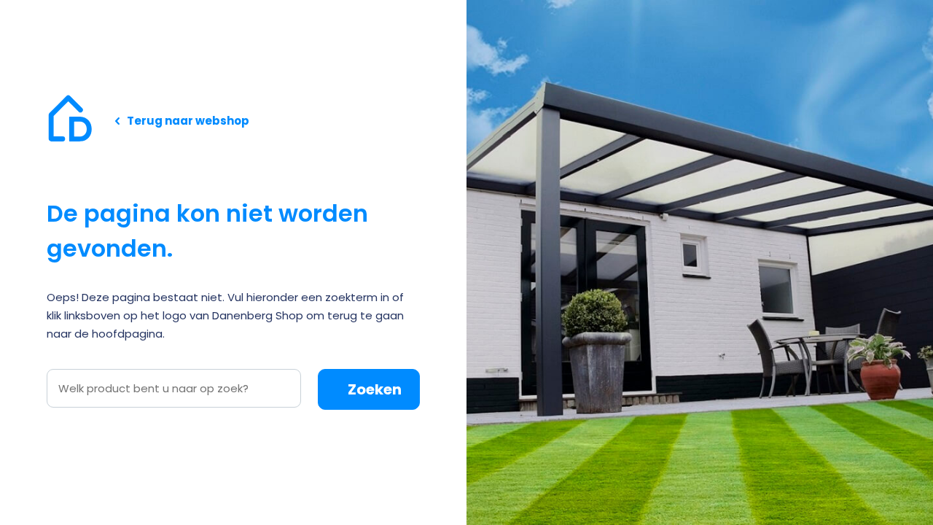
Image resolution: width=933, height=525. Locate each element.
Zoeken (375, 389)
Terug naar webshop (188, 120)
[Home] (70, 120)
